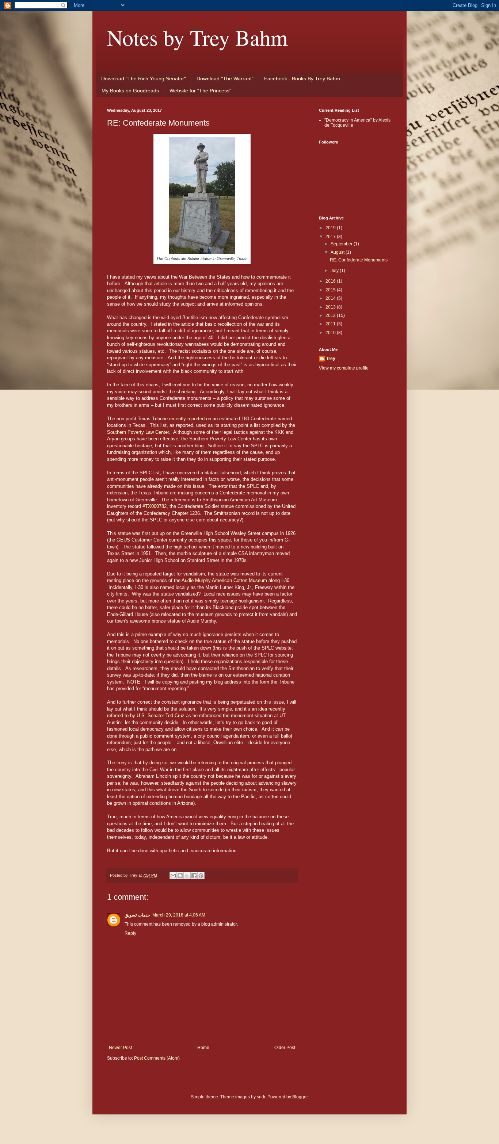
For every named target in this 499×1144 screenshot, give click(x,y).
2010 (331, 332)
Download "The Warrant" (225, 78)
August (338, 252)
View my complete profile (344, 368)
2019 (331, 227)
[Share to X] (187, 875)
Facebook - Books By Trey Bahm (302, 78)
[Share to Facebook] (194, 875)
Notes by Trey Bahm (197, 37)
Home (203, 1047)
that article (156, 283)
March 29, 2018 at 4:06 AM (178, 915)
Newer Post (120, 1047)
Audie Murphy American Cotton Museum (224, 580)
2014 (331, 298)
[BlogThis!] (180, 875)
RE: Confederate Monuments (359, 260)
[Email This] (173, 875)
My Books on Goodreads (130, 90)
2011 (331, 323)
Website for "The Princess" (200, 90)
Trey (330, 358)
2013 (331, 307)
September (342, 243)
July (335, 270)
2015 (331, 289)
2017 (331, 236)
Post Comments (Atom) (157, 1058)
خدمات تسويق (137, 915)
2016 (331, 281)
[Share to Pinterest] (201, 875)
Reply (130, 933)
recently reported (187, 418)
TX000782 (156, 506)
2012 (331, 315)
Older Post (284, 1047)
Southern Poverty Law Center (138, 432)
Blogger (300, 1096)
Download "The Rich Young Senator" (143, 78)
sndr (261, 1096)
